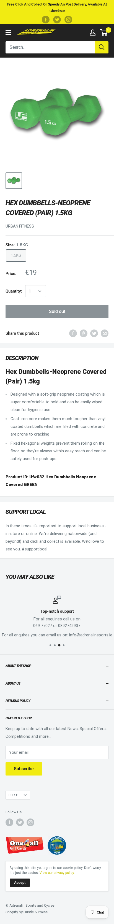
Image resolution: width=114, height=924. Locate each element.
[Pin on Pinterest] (83, 333)
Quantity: (14, 291)
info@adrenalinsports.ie (90, 635)
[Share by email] (104, 333)
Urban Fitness (20, 226)
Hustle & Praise (36, 912)
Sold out (57, 311)
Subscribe (24, 768)
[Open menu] (8, 32)
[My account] (92, 32)
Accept (19, 882)
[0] (103, 32)
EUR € (13, 795)
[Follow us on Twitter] (57, 19)
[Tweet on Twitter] (94, 333)
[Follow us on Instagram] (68, 19)
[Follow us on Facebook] (46, 19)
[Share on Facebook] (73, 333)
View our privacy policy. (57, 873)
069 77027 (42, 625)
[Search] (101, 47)
